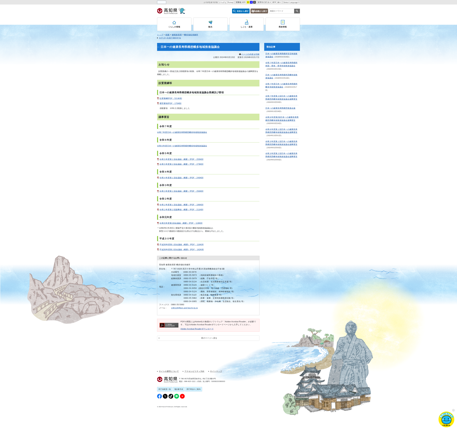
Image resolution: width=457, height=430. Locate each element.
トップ (160, 35)
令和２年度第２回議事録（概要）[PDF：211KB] (181, 210)
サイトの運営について (169, 371)
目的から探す (243, 11)
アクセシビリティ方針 (194, 371)
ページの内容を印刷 (250, 54)
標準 (244, 2)
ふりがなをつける (211, 2)
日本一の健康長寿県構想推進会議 (280, 108)
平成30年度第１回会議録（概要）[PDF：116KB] (182, 245)
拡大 (269, 2)
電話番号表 (178, 389)
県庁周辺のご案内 (194, 389)
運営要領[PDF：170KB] (170, 103)
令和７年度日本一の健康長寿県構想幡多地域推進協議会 (182, 132)
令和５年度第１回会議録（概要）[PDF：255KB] (181, 159)
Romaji (230, 2)
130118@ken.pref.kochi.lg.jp (184, 308)
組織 (167, 35)
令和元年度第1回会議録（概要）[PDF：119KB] (181, 223)
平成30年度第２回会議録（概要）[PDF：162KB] (182, 250)
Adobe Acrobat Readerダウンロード (197, 329)
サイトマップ (216, 371)
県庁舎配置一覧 (165, 389)
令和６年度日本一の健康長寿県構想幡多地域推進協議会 (182, 146)
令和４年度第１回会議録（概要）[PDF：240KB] (181, 178)
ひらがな (222, 2)
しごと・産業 (247, 27)
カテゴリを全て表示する (170, 38)
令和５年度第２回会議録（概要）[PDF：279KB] (181, 164)
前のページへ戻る (209, 338)
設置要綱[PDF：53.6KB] (171, 98)
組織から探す (261, 11)
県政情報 (283, 27)
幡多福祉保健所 (191, 35)
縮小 (279, 2)
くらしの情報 (174, 27)
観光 (210, 27)
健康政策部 (177, 35)
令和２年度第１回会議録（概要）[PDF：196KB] (181, 205)
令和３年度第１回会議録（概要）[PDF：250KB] (181, 191)
